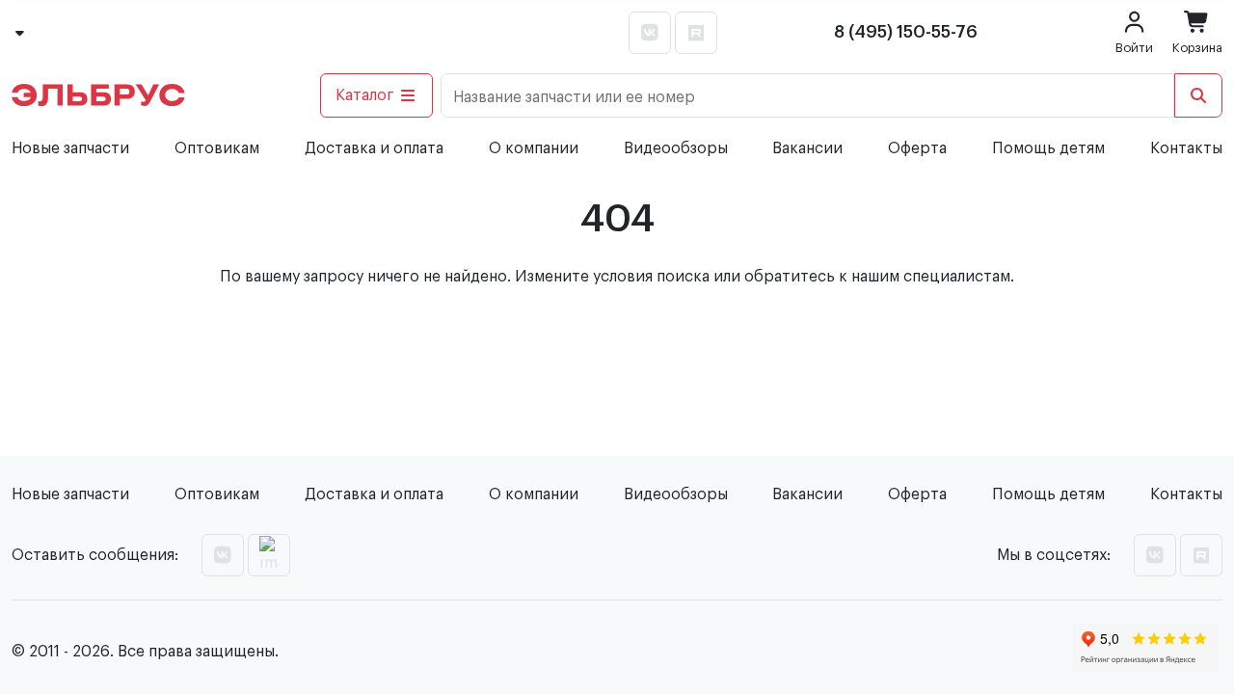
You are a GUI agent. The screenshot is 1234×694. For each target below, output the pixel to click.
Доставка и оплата (374, 148)
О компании (533, 148)
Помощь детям (1048, 148)
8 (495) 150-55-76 (906, 31)
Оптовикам (216, 148)
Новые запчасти (70, 148)
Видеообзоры (676, 148)
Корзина (1197, 47)
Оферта (917, 148)
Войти (1134, 47)
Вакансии (807, 148)
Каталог (364, 95)
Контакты (1186, 148)
